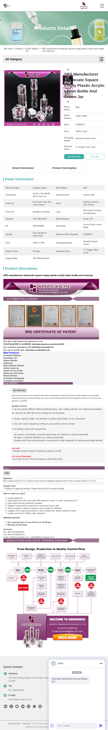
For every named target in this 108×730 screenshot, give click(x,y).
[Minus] (101, 663)
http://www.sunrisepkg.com (43, 347)
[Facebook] (11, 707)
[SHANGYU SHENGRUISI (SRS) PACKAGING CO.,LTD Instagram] (17, 707)
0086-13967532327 (57, 5)
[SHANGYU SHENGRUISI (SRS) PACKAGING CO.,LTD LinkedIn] (29, 707)
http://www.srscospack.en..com (28, 341)
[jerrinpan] (40, 707)
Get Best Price (74, 157)
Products (19, 49)
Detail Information (23, 168)
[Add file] (52, 725)
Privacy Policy (14, 723)
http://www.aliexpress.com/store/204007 (48, 344)
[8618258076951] (34, 707)
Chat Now (94, 156)
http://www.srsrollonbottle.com (38, 350)
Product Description (64, 168)
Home (10, 49)
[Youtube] (23, 707)
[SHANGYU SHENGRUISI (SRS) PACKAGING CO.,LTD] (83, 5)
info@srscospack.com (30, 5)
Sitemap (26, 723)
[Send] (101, 725)
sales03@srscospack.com (20, 699)
